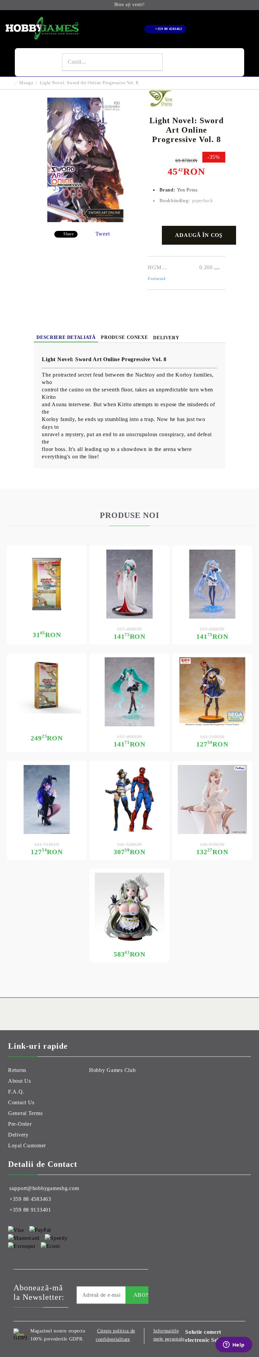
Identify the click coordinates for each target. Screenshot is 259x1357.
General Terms (25, 1113)
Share (68, 234)
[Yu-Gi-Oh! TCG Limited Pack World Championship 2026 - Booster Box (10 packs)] (46, 685)
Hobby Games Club (112, 1070)
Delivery (166, 337)
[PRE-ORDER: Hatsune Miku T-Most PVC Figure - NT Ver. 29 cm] (129, 691)
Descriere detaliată (65, 337)
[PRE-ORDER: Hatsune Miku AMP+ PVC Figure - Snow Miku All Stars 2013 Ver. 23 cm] (129, 584)
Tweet (102, 234)
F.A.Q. (16, 1091)
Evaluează (156, 278)
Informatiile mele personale (169, 1335)
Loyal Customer (27, 1145)
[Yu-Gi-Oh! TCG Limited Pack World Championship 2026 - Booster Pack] (46, 584)
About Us (19, 1081)
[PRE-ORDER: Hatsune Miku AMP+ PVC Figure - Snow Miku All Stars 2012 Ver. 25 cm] (212, 584)
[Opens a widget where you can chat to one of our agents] (233, 1345)
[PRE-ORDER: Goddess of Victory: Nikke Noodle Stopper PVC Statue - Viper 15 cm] (212, 799)
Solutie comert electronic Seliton (206, 1336)
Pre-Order (19, 1124)
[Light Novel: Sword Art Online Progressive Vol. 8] (85, 220)
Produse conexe (124, 337)
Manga (26, 82)
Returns (17, 1070)
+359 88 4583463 (168, 29)
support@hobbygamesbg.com (44, 1188)
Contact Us (21, 1102)
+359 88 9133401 (30, 1210)
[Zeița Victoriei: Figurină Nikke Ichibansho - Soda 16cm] (129, 907)
